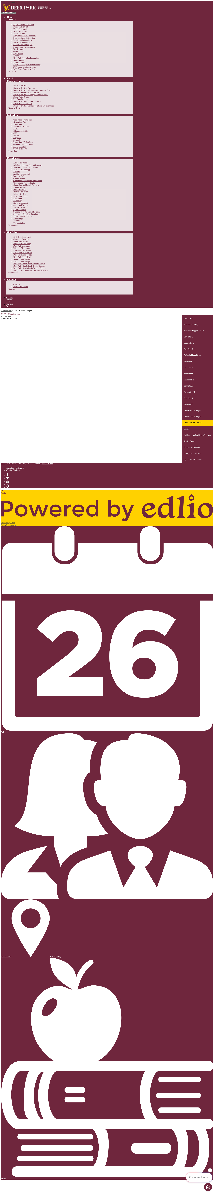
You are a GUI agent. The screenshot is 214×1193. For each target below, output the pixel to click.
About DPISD (19, 33)
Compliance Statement (15, 468)
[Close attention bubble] (210, 1170)
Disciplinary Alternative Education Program (30, 270)
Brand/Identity (19, 60)
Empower (17, 138)
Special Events (19, 62)
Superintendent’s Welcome (23, 25)
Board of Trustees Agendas (24, 88)
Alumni (16, 56)
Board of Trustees (20, 86)
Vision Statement (20, 29)
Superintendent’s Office (22, 216)
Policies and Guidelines (22, 40)
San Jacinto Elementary (22, 253)
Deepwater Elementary (22, 244)
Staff (8, 302)
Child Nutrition (19, 178)
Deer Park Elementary (22, 246)
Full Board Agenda (20, 99)
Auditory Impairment (21, 174)
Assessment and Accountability (25, 167)
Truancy (16, 221)
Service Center (19, 207)
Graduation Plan (19, 122)
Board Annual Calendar (22, 104)
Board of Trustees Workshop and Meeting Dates (32, 90)
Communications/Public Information (27, 181)
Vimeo (7, 486)
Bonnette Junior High (21, 259)
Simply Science (19, 147)
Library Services (19, 194)
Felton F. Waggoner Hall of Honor (26, 65)
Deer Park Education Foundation (26, 58)
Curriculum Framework (22, 120)
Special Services (19, 210)
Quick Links (18, 51)
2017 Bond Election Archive (24, 67)
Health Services (19, 189)
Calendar (16, 284)
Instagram (7, 483)
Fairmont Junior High (21, 261)
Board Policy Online (21, 97)
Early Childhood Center (22, 237)
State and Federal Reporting (24, 38)
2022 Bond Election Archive (24, 69)
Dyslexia (16, 135)
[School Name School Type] (28, 7)
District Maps (18, 49)
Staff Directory (55, 956)
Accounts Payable (20, 163)
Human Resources (20, 192)
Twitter (7, 477)
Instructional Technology (23, 142)
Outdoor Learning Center (23, 144)
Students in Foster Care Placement (26, 212)
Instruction (17, 124)
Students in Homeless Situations (25, 214)
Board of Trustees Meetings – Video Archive (30, 95)
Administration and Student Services (27, 165)
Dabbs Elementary (20, 241)
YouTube (7, 480)
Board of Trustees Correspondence (26, 101)
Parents (9, 300)
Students (9, 297)
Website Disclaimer (13, 470)
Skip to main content (9, 2)
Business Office (19, 176)
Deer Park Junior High (22, 257)
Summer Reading (20, 149)
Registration (18, 54)
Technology (18, 218)
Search (7, 306)
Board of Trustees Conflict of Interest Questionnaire (33, 106)
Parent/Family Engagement (24, 47)
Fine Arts (17, 140)
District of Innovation (21, 42)
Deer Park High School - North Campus (29, 264)
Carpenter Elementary (21, 239)
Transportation (19, 223)
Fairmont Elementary (21, 248)
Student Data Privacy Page (23, 45)
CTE (15, 133)
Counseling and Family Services (26, 185)
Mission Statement (20, 27)
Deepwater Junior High (22, 255)
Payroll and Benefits (21, 196)
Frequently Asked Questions (24, 36)
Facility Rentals (19, 187)
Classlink (9, 304)
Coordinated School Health (24, 183)
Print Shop (17, 198)
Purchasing (17, 201)
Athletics (16, 172)
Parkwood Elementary (22, 250)
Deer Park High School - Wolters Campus (29, 268)
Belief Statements (20, 31)
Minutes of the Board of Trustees (26, 92)
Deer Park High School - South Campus (29, 266)
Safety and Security (21, 205)
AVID (15, 129)
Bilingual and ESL (20, 131)
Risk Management (20, 203)
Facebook (7, 474)
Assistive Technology (21, 169)
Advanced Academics (21, 126)
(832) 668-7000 (47, 464)
